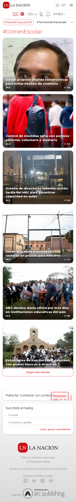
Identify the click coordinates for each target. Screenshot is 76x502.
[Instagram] (42, 481)
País (8, 88)
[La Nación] (16, 5)
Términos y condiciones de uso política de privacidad (38, 468)
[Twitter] (34, 481)
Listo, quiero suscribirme (55, 429)
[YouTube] (51, 481)
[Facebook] (25, 481)
